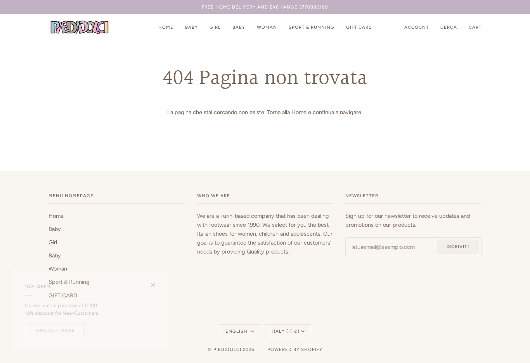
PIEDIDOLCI (227, 349)
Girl (52, 242)
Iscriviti (458, 246)
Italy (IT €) (286, 331)
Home (299, 112)
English (237, 331)
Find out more (55, 330)
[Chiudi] (156, 281)
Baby (54, 229)
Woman (57, 268)
